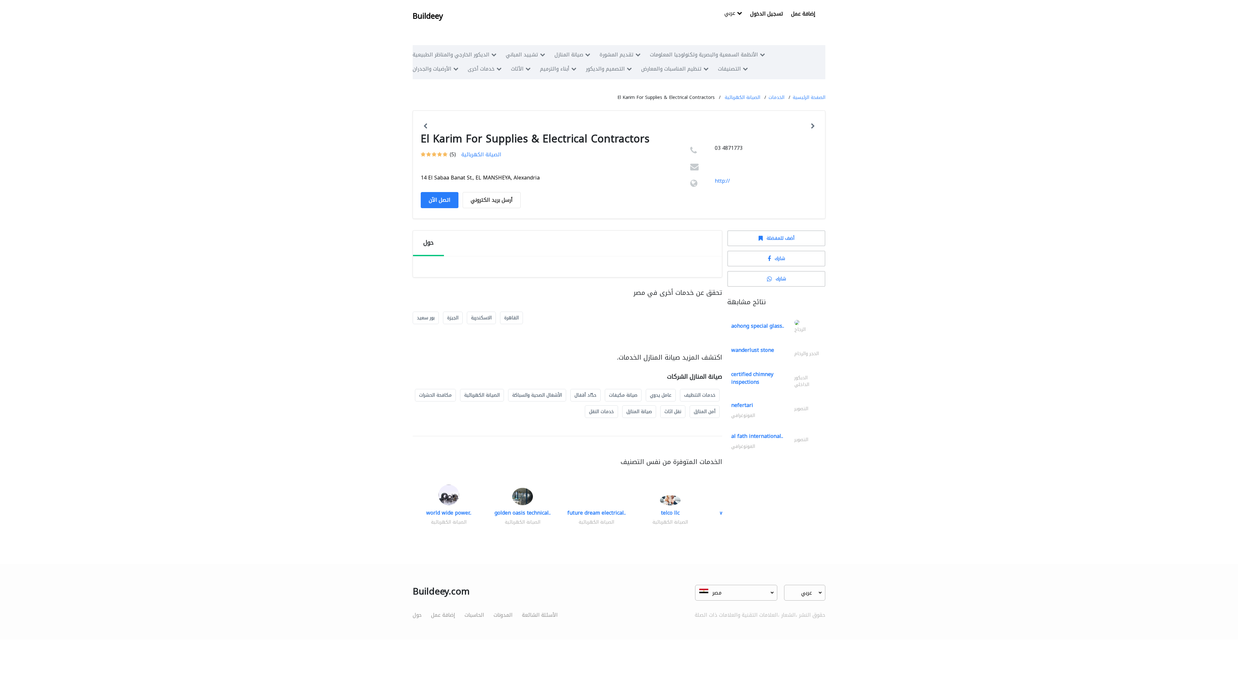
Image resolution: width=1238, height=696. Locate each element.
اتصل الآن (439, 200)
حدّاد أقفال (585, 395)
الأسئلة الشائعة (540, 615)
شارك (780, 258)
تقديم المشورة (617, 55)
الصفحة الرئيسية (809, 97)
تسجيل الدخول (766, 14)
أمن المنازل (704, 411)
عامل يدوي (661, 395)
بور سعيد (426, 318)
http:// (722, 181)
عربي (730, 13)
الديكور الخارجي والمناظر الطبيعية (451, 55)
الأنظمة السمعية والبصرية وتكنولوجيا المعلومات (704, 55)
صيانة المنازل (569, 55)
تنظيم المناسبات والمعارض (671, 69)
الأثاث (517, 69)
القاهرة (511, 318)
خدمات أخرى (481, 69)
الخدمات (776, 97)
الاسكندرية (481, 318)
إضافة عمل (803, 14)
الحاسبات (474, 615)
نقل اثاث (672, 411)
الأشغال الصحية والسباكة (537, 395)
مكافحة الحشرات (435, 395)
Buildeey (428, 16)
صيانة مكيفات (623, 395)
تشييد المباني (522, 55)
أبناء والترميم (554, 69)
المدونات (503, 615)
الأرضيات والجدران (432, 69)
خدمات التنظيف (699, 395)
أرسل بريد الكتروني (492, 200)
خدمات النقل (601, 411)
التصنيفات (729, 69)
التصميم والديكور (605, 69)
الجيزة (452, 318)
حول (417, 615)
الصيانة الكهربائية (742, 97)
